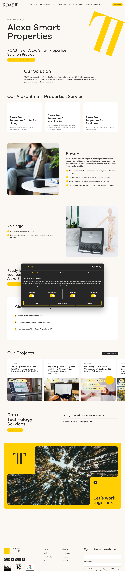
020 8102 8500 (17, 548)
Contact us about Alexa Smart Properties (21, 59)
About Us (89, 4)
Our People (66, 553)
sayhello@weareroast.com (22, 551)
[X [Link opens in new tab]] (16, 559)
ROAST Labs (72, 4)
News (81, 4)
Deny (36, 303)
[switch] (52, 295)
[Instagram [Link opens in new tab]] (5, 559)
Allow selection (62, 303)
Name (85, 554)
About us (65, 549)
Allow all (89, 303)
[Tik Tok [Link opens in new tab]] (23, 559)
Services (32, 4)
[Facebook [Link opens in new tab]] (19, 559)
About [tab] (90, 272)
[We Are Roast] (10, 4)
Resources (62, 4)
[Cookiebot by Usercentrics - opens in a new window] (94, 267)
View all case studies (110, 353)
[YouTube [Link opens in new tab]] (12, 559)
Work (54, 4)
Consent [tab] (35, 272)
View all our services (15, 430)
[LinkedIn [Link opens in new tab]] (8, 559)
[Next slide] (109, 380)
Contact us (117, 4)
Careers (97, 4)
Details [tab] (62, 272)
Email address (88, 561)
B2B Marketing (45, 4)
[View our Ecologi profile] (7, 568)
